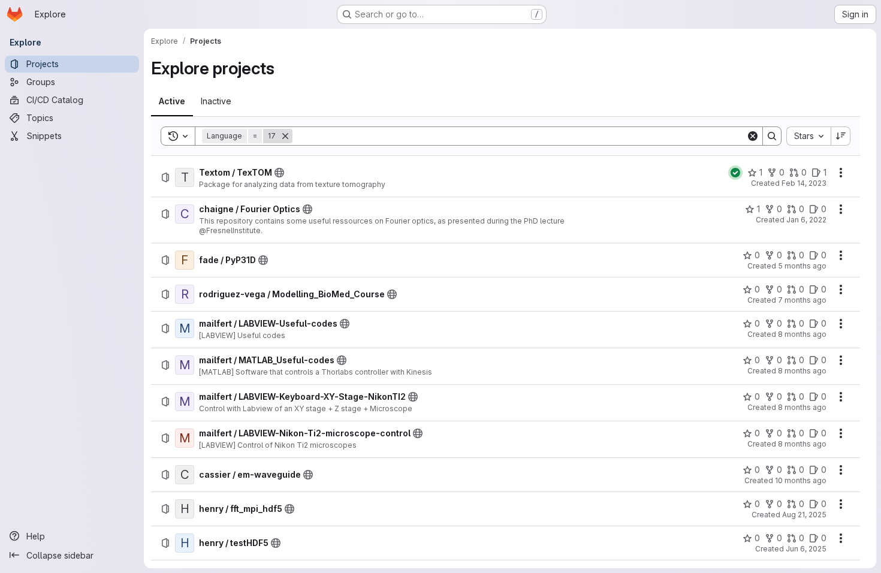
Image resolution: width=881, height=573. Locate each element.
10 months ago (800, 480)
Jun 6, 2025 (806, 548)
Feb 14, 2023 (804, 183)
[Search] (772, 136)
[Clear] (753, 136)
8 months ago (802, 334)
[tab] (172, 101)
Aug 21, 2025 (804, 514)
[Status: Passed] (735, 172)
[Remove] (285, 136)
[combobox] (808, 136)
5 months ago (802, 265)
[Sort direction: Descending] (840, 136)
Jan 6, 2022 (806, 219)
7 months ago (802, 299)
